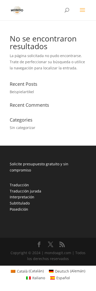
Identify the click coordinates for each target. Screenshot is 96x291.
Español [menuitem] (63, 277)
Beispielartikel (22, 91)
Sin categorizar (22, 127)
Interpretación (22, 197)
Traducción (19, 184)
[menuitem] (27, 271)
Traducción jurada (25, 191)
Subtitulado (20, 203)
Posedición (19, 209)
